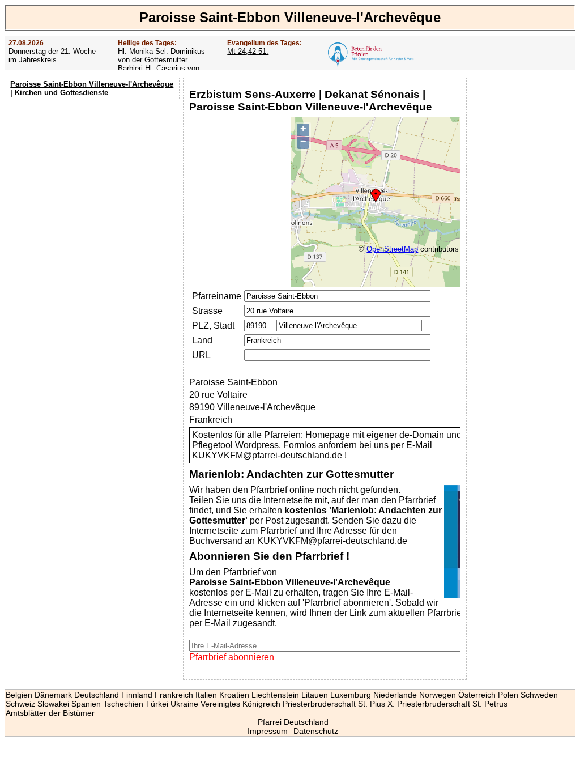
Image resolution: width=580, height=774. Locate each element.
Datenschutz (315, 730)
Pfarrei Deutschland (293, 721)
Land (202, 340)
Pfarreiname (216, 296)
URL (201, 355)
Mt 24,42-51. (247, 51)
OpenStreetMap (392, 249)
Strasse (207, 311)
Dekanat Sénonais (372, 94)
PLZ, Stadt (213, 325)
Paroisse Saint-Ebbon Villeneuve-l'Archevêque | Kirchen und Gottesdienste (91, 88)
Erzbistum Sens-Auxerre (252, 94)
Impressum (268, 730)
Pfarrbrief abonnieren (231, 657)
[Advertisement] (93, 175)
